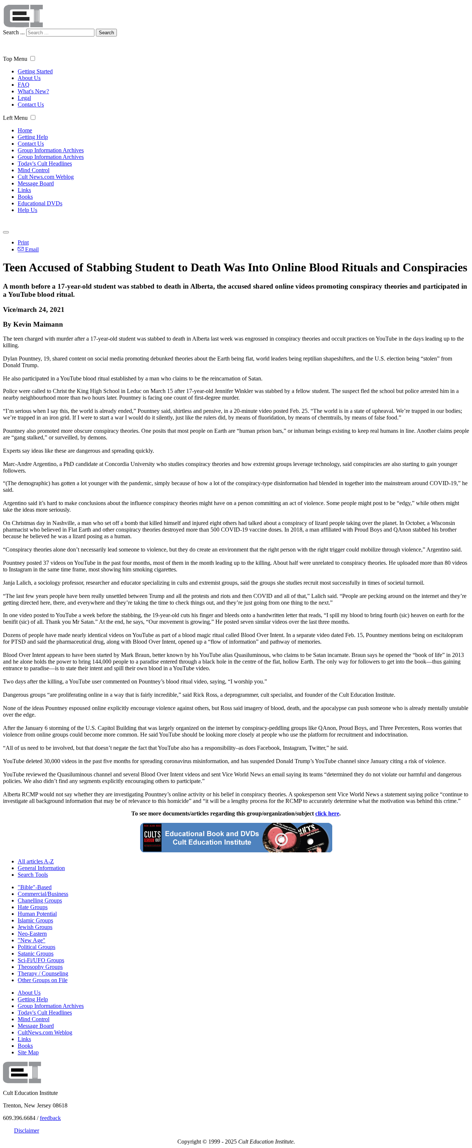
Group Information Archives (51, 150)
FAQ (24, 84)
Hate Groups (33, 907)
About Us (29, 78)
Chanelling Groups (40, 900)
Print (23, 242)
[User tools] (6, 232)
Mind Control (33, 170)
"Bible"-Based (35, 887)
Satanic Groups (35, 953)
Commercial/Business (43, 894)
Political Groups (36, 947)
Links (24, 190)
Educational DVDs (40, 203)
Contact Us (31, 104)
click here (327, 813)
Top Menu (15, 59)
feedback (50, 1118)
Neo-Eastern (32, 933)
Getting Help (33, 137)
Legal (24, 98)
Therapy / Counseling (43, 973)
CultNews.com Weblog (45, 1032)
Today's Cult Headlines (45, 163)
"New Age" (31, 940)
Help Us (27, 210)
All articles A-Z (36, 861)
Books (25, 197)
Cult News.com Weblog (46, 177)
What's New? (33, 91)
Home (25, 130)
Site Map (28, 1052)
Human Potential (37, 914)
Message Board (36, 183)
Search (106, 32)
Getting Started (35, 71)
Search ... (14, 32)
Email (31, 249)
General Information (41, 868)
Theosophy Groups (40, 967)
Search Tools (33, 875)
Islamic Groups (35, 920)
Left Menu (15, 118)
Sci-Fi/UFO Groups (41, 960)
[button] (32, 58)
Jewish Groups (35, 927)
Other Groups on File (42, 980)
